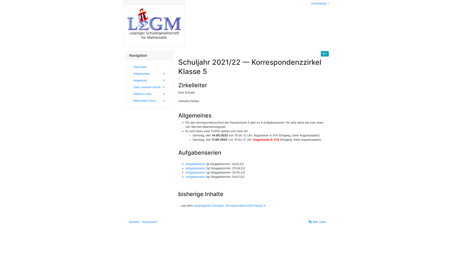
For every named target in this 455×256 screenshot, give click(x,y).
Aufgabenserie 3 (196, 172)
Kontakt (134, 222)
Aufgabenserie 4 (196, 176)
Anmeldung (319, 3)
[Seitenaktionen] (325, 54)
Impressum (149, 222)
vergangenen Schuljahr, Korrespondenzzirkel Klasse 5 (229, 205)
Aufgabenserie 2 (196, 168)
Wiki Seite (319, 222)
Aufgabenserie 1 (196, 164)
